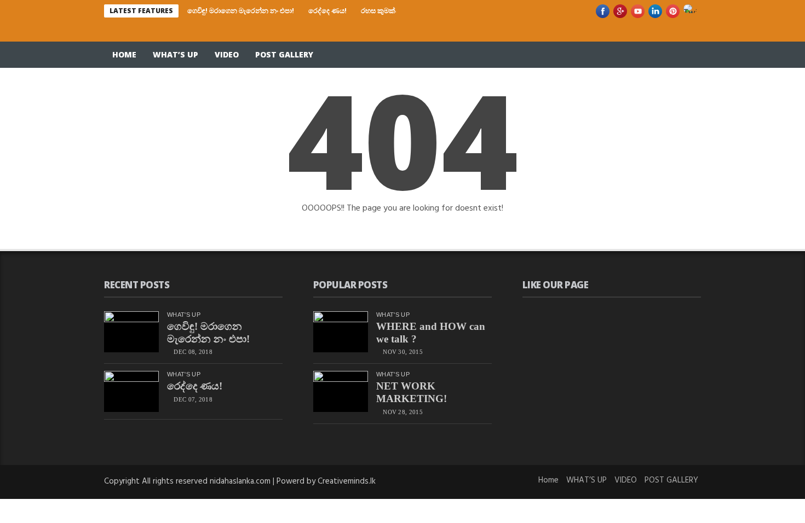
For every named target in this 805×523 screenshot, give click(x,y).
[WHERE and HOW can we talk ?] (340, 331)
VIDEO (227, 54)
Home (124, 54)
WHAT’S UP (175, 54)
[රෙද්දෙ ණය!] (131, 391)
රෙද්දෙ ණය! (327, 10)
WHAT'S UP (183, 314)
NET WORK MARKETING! (411, 392)
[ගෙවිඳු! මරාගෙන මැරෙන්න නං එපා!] (131, 331)
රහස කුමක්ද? (382, 10)
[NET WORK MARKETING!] (340, 391)
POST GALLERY (284, 54)
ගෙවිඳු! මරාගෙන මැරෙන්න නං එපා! (240, 10)
